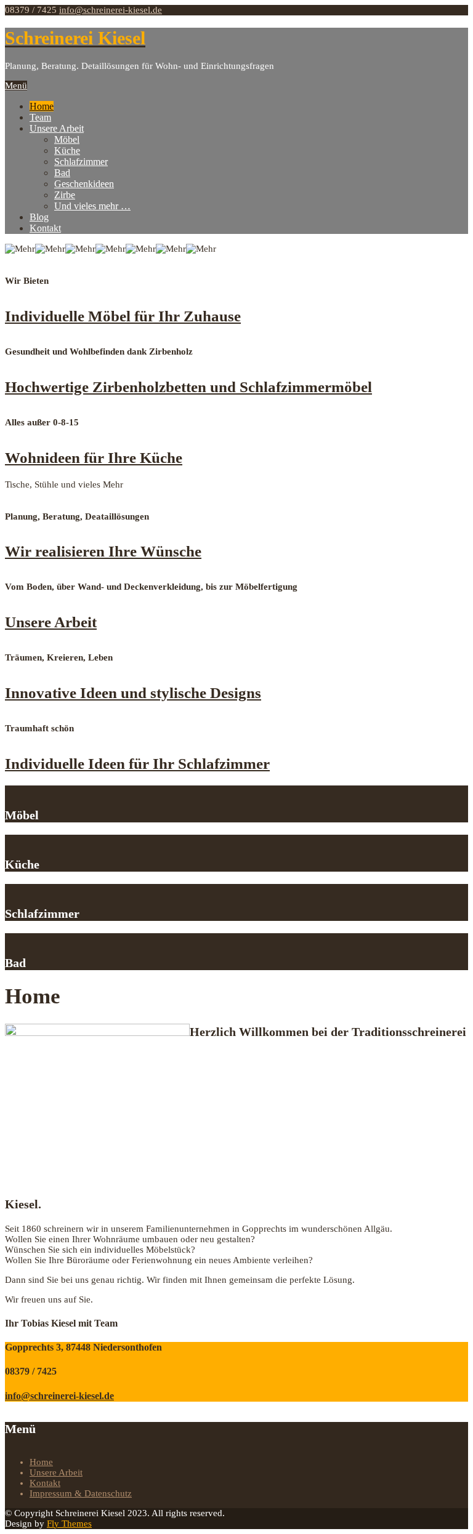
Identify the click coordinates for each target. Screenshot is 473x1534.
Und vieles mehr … (92, 206)
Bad (62, 172)
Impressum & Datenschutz (81, 1493)
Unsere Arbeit (57, 128)
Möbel (66, 139)
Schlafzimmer (81, 161)
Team (40, 117)
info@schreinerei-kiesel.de (110, 10)
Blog (39, 217)
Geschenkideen (84, 184)
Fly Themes (69, 1523)
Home (42, 106)
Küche (67, 150)
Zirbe (64, 195)
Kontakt (45, 228)
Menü (16, 85)
